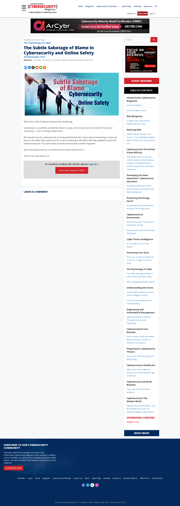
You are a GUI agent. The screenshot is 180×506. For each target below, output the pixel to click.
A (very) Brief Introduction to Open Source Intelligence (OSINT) (140, 293)
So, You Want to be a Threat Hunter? (138, 245)
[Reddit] (37, 67)
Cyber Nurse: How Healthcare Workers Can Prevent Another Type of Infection (141, 372)
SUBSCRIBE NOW (13, 468)
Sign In (152, 13)
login (91, 164)
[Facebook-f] (83, 485)
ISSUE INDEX (141, 433)
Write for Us (144, 478)
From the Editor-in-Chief (136, 110)
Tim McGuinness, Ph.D (34, 57)
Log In (30, 478)
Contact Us (77, 478)
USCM (80, 6)
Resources (148, 6)
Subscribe (142, 13)
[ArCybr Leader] (90, 32)
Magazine (89, 6)
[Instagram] (97, 485)
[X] (33, 67)
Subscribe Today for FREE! (71, 170)
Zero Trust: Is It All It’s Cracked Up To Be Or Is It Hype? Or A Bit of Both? (140, 260)
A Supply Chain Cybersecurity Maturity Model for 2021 (138, 122)
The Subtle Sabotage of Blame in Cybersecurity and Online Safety (140, 275)
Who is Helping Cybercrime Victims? (141, 282)
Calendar (137, 6)
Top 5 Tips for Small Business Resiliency (138, 391)
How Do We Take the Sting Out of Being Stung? (140, 358)
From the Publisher (134, 105)
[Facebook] (25, 67)
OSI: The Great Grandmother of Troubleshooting (139, 302)
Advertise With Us (130, 478)
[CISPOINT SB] (141, 72)
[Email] (40, 67)
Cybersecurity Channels (106, 6)
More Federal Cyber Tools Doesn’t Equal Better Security (140, 223)
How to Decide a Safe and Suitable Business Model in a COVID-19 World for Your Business (140, 339)
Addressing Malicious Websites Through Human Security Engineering (139, 320)
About (87, 478)
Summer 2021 (35, 40)
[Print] (44, 67)
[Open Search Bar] (156, 6)
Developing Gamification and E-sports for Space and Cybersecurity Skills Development (140, 189)
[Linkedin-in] (88, 485)
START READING (142, 81)
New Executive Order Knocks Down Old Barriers (141, 232)
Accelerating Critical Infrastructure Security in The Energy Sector (140, 207)
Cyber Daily (126, 6)
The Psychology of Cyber (37, 42)
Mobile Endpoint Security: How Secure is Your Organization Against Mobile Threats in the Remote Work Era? (141, 139)
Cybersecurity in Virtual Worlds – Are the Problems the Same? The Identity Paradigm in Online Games (141, 409)
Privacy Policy (157, 478)
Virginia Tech (133, 422)
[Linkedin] (29, 67)
